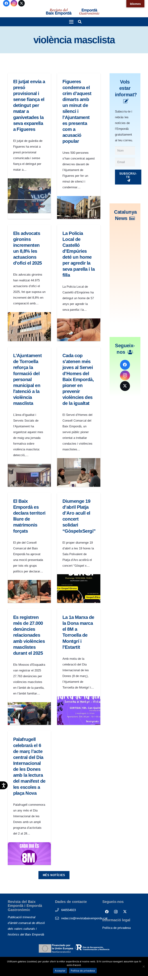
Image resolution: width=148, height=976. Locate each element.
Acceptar (60, 970)
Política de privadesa (116, 928)
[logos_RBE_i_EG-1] (58, 11)
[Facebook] (6, 3)
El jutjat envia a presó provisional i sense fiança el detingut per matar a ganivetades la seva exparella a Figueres (29, 105)
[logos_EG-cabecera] (89, 11)
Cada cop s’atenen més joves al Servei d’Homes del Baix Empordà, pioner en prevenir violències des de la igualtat (78, 379)
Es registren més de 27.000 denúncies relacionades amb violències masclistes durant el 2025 (29, 635)
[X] (21, 3)
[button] (71, 21)
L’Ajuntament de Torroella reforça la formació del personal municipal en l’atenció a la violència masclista (27, 379)
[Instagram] (14, 3)
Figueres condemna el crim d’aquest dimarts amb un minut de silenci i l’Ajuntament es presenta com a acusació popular (76, 111)
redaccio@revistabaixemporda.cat (84, 918)
